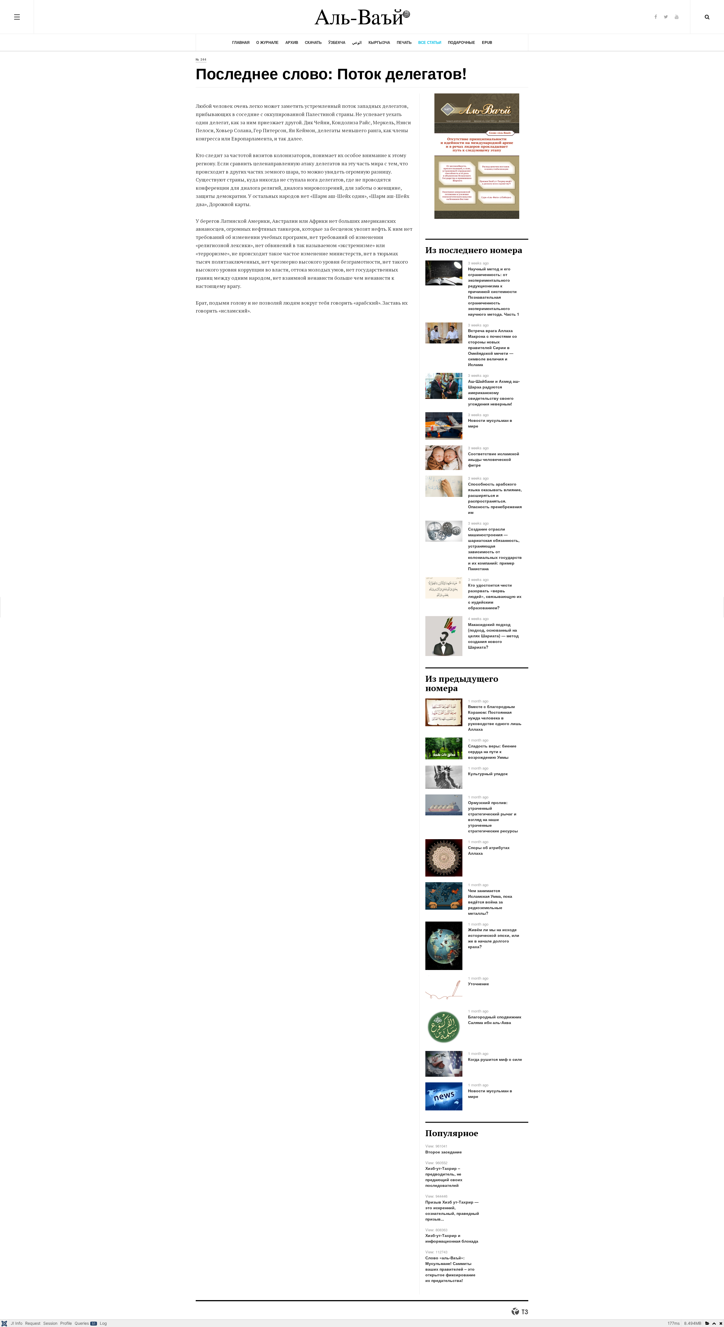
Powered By (519, 1311)
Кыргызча (379, 42)
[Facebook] (655, 16)
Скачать (313, 42)
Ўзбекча (336, 42)
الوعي (357, 42)
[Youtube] (677, 16)
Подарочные (461, 42)
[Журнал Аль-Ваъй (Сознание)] (362, 17)
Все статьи (429, 42)
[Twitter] (666, 16)
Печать (404, 42)
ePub (487, 42)
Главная (240, 42)
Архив (291, 42)
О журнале (267, 42)
